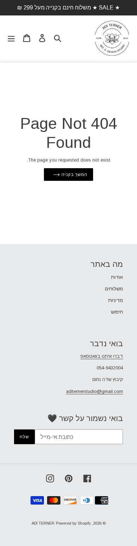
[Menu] (11, 38)
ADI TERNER (43, 523)
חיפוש (117, 312)
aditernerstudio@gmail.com (94, 391)
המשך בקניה (73, 174)
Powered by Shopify (73, 523)
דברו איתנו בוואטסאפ (101, 356)
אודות (117, 277)
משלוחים (114, 288)
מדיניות (115, 300)
